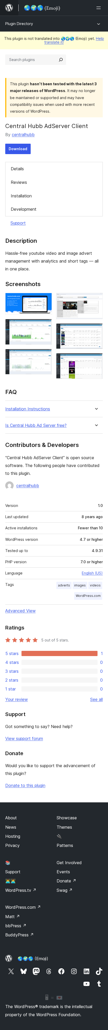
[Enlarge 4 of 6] (95, 299)
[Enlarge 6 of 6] (95, 360)
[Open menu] (99, 8)
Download (18, 149)
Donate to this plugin (25, 785)
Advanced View (20, 610)
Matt (12, 916)
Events (63, 871)
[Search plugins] (61, 59)
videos (95, 585)
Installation (21, 195)
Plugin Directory (19, 23)
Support (18, 223)
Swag (65, 890)
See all (96, 699)
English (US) (92, 573)
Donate (66, 880)
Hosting (12, 836)
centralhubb (23, 134)
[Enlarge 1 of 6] (44, 299)
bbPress (15, 925)
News (10, 827)
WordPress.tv (20, 890)
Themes (64, 827)
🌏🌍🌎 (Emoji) (33, 958)
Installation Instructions (27, 409)
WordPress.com (88, 596)
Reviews (19, 182)
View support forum (24, 738)
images (80, 585)
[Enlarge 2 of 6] (44, 326)
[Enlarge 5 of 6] (95, 330)
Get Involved (69, 862)
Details (17, 168)
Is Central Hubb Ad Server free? (36, 425)
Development (23, 209)
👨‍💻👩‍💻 (10, 880)
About (11, 817)
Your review (16, 699)
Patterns (65, 845)
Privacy (12, 845)
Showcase (67, 817)
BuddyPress (19, 934)
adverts (64, 585)
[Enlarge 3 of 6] (44, 356)
